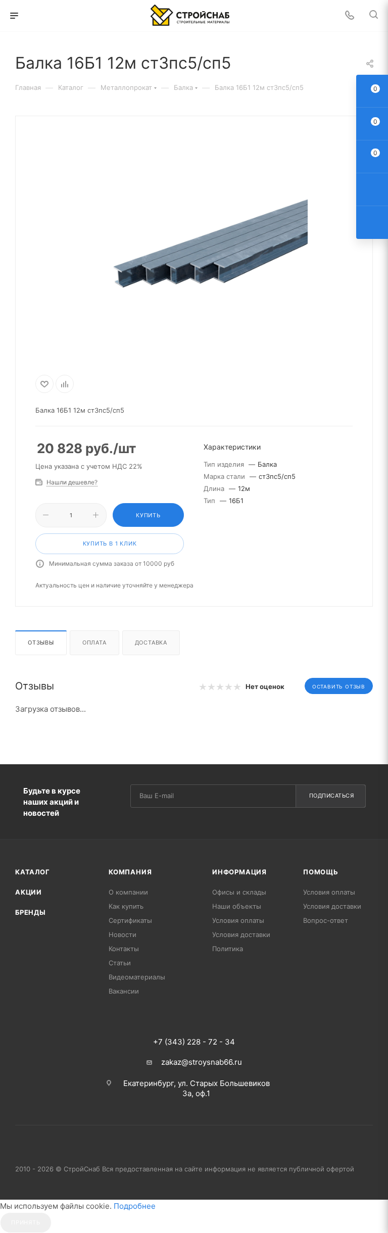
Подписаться (331, 795)
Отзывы (41, 642)
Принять (25, 1222)
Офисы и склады (239, 892)
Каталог (32, 872)
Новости (122, 934)
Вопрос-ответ (325, 920)
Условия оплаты (238, 920)
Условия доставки (241, 934)
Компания (130, 872)
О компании (128, 892)
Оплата (94, 642)
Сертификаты (130, 920)
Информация (239, 872)
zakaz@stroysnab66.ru (201, 1062)
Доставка (151, 642)
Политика (227, 949)
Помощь (320, 872)
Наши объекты (236, 906)
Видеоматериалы (137, 977)
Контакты (124, 949)
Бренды (30, 912)
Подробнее (135, 1206)
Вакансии (124, 991)
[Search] (373, 16)
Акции (28, 892)
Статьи (120, 963)
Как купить (126, 906)
